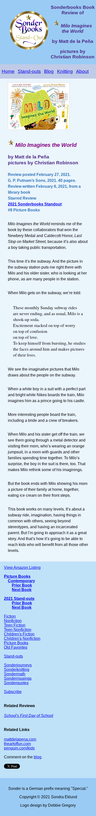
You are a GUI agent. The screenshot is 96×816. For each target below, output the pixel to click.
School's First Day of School (28, 716)
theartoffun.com (17, 744)
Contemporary (21, 581)
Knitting (65, 71)
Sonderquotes (16, 683)
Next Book (22, 590)
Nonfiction (13, 621)
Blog (49, 71)
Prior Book (22, 585)
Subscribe (13, 692)
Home (8, 71)
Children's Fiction (19, 634)
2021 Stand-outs (19, 598)
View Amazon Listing (22, 567)
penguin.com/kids (19, 748)
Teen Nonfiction (17, 630)
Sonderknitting (16, 669)
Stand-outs (29, 71)
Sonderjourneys (18, 665)
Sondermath (14, 674)
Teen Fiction (14, 625)
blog (37, 757)
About (82, 71)
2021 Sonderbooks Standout (35, 204)
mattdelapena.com (20, 739)
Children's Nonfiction (22, 638)
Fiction (10, 616)
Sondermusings (18, 678)
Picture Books (17, 576)
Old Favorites (15, 647)
